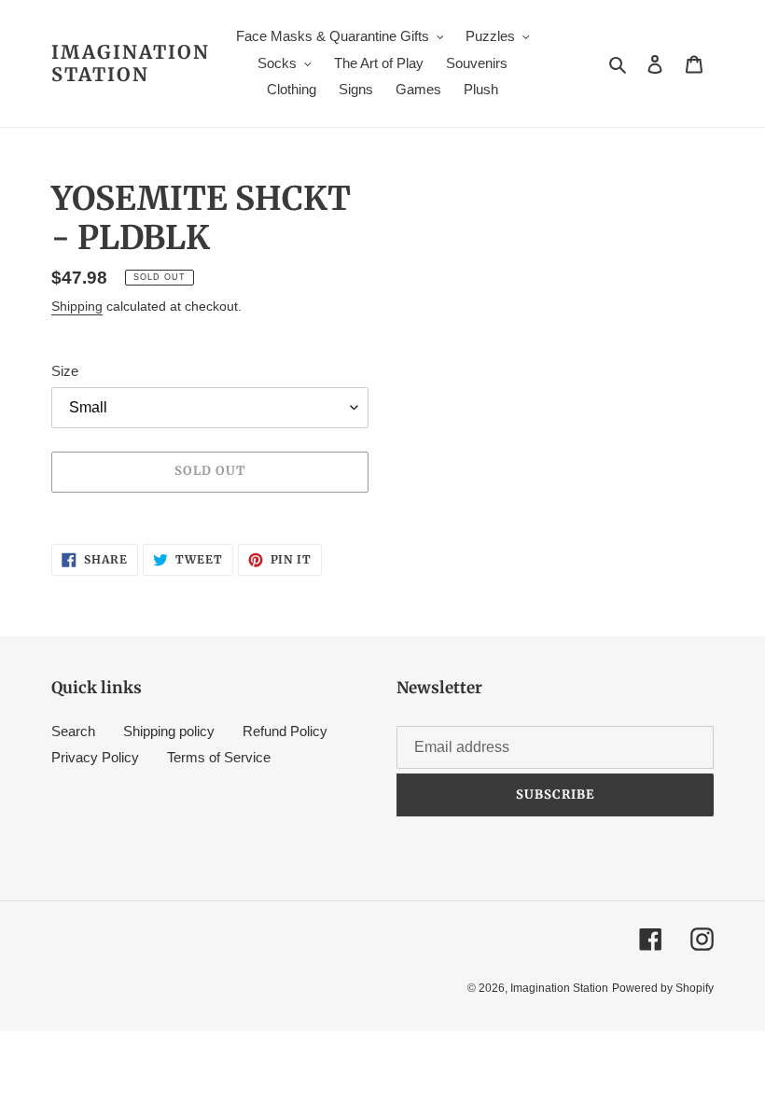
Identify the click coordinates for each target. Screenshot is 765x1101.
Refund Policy (285, 731)
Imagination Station (130, 63)
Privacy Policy (95, 757)
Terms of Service (219, 757)
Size (64, 371)
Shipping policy (169, 731)
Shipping (77, 306)
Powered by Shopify (663, 988)
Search (73, 731)
